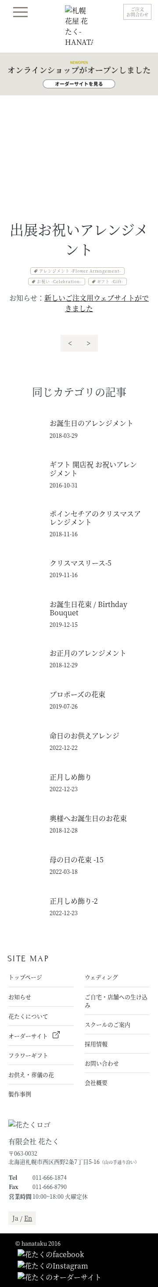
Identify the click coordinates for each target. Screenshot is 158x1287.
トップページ (25, 977)
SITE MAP (28, 958)
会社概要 (96, 1082)
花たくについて (28, 1016)
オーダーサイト (28, 1036)
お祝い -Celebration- (59, 281)
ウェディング (101, 977)
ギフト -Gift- (110, 281)
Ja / (22, 1218)
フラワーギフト (28, 1055)
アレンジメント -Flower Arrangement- (80, 271)
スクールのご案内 (107, 1024)
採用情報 (96, 1044)
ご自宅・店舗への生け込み (116, 1001)
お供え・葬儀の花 (31, 1074)
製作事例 (19, 1094)
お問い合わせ (102, 1063)
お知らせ (19, 997)
